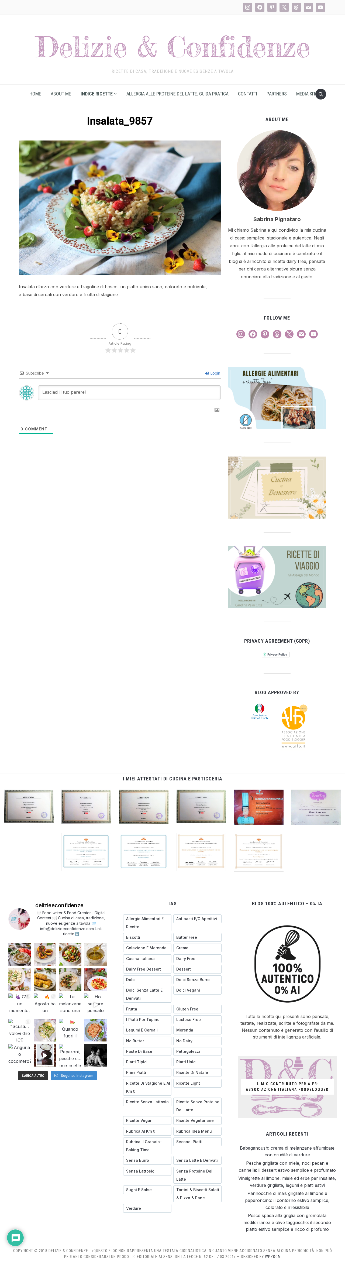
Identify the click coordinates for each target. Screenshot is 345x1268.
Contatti (247, 94)
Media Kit (306, 94)
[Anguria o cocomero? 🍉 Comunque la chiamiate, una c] (19, 1055)
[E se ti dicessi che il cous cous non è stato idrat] (95, 1030)
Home (35, 94)
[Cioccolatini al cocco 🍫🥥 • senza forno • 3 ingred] (45, 1055)
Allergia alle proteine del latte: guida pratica (177, 94)
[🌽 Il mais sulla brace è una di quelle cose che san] (45, 979)
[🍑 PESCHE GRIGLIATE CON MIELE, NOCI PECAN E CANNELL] (45, 954)
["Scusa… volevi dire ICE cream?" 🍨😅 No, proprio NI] (19, 1030)
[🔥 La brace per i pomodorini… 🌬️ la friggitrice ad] (95, 979)
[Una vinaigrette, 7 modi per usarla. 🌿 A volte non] (95, 954)
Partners (277, 94)
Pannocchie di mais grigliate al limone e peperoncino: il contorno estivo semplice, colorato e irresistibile (287, 1200)
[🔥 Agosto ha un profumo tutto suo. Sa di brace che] (45, 1004)
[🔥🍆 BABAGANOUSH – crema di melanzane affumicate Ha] (19, 954)
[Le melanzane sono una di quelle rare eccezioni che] (70, 1004)
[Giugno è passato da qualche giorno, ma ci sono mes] (95, 1055)
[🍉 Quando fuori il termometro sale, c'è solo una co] (70, 1030)
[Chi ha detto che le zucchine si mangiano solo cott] (45, 1030)
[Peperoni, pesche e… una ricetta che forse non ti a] (70, 1055)
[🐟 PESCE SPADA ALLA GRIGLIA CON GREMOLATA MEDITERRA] (70, 979)
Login (214, 373)
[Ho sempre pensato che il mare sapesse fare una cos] (95, 1004)
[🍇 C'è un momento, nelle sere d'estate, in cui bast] (19, 1004)
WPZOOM (273, 1257)
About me (61, 94)
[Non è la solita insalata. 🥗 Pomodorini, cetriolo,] (70, 954)
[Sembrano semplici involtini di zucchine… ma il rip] (19, 979)
